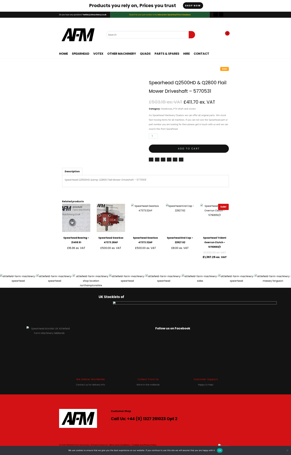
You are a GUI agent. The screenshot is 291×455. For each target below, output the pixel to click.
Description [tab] (72, 171)
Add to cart (189, 148)
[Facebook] (215, 14)
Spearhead (80, 54)
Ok (219, 450)
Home (63, 54)
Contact (201, 54)
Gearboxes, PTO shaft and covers (178, 108)
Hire (186, 54)
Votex (98, 54)
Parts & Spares (167, 54)
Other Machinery (121, 54)
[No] (287, 450)
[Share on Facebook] (157, 160)
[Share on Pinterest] (169, 160)
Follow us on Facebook (172, 328)
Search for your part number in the (160, 15)
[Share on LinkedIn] (175, 160)
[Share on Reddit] (181, 160)
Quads (145, 54)
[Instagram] (221, 14)
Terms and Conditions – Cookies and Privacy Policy (133, 445)
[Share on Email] (151, 160)
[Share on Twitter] (163, 160)
